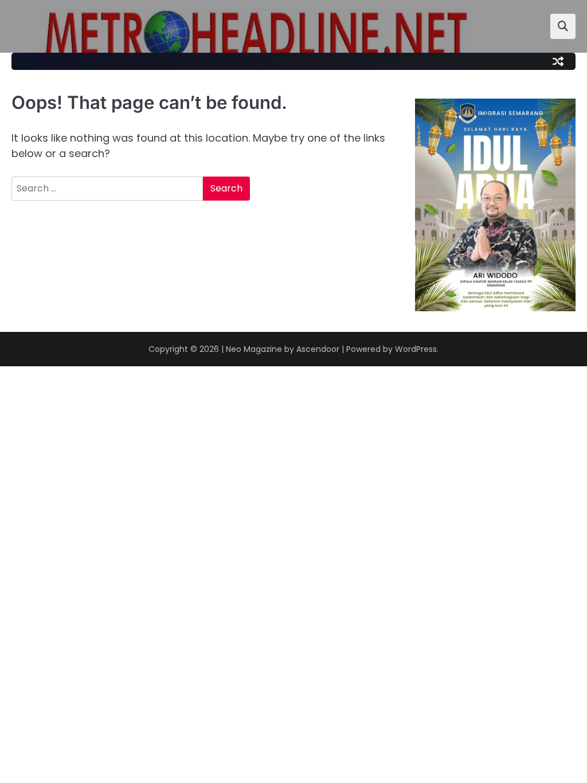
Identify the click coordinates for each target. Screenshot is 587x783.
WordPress (416, 349)
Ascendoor (317, 349)
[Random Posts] (557, 61)
